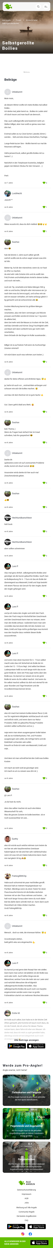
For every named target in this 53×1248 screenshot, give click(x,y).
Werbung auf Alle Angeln (26, 1207)
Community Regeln (27, 1212)
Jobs (26, 1203)
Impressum (26, 1194)
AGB (26, 1198)
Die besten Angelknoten (26, 1216)
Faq (26, 1220)
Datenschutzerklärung (26, 1190)
